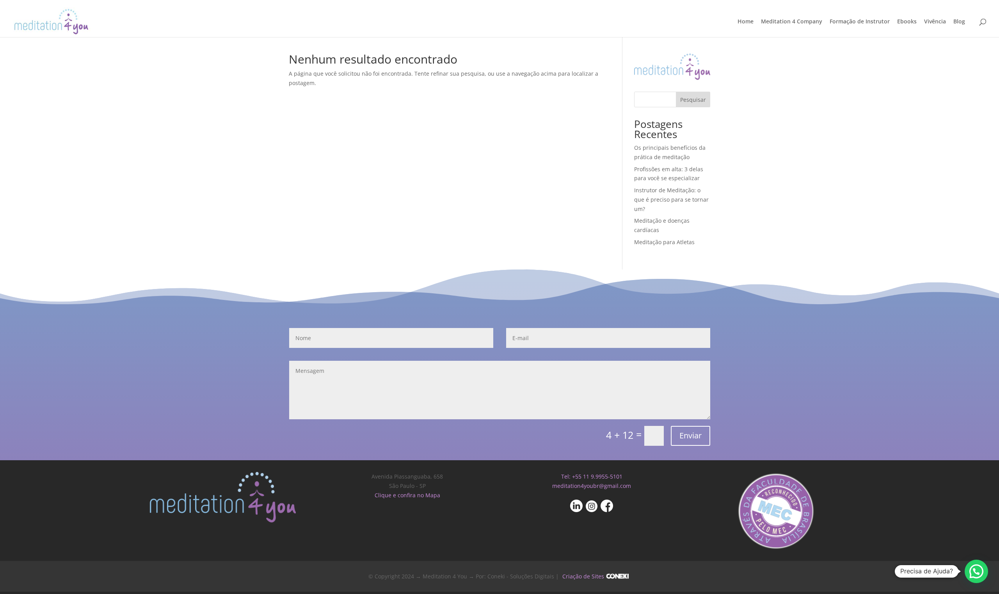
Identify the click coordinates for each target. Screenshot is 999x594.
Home (746, 22)
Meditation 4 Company (791, 22)
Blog (959, 22)
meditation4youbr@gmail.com (591, 485)
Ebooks (907, 22)
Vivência (935, 22)
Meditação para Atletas (664, 242)
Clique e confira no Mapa (407, 495)
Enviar (690, 435)
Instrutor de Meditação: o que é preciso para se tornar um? (671, 199)
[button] (976, 571)
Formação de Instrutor (860, 22)
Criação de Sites (583, 576)
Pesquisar (693, 99)
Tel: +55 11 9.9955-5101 (591, 476)
